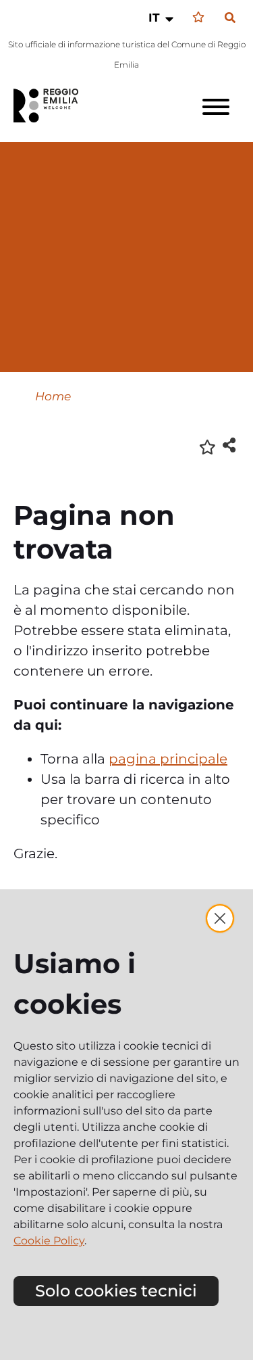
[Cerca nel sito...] (230, 18)
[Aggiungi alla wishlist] (207, 446)
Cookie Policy (48, 1240)
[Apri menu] (215, 107)
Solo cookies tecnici (116, 1290)
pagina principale (168, 759)
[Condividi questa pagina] (229, 444)
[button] (162, 17)
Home (53, 396)
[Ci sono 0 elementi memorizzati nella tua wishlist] (198, 17)
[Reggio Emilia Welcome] (51, 105)
